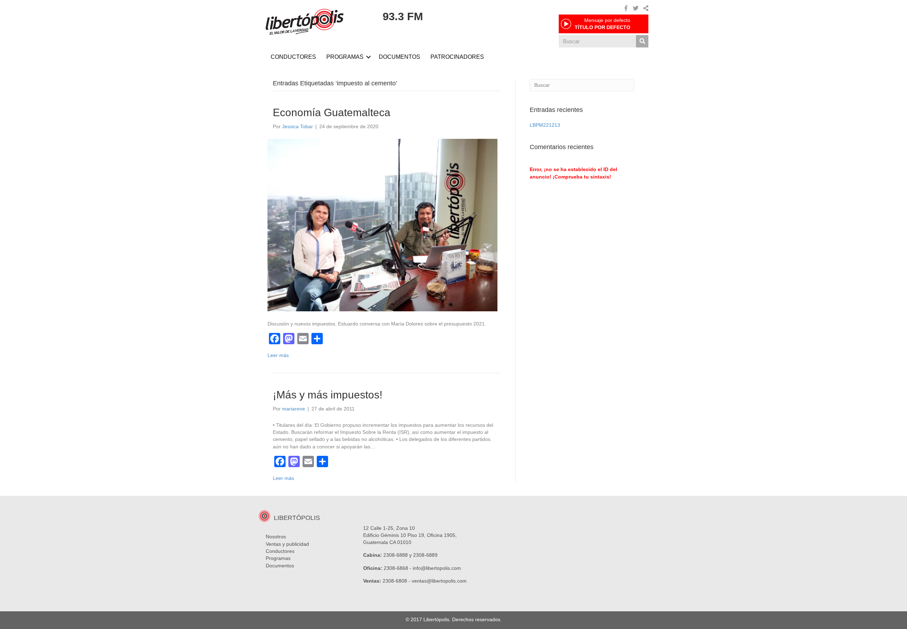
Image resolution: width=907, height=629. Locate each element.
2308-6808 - (397, 581)
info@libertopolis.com (437, 568)
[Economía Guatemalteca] (382, 224)
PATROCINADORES (457, 57)
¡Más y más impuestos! (327, 395)
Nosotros (276, 536)
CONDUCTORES (293, 57)
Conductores (280, 551)
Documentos (280, 565)
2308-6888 (395, 555)
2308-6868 (396, 568)
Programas (278, 558)
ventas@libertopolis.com (439, 581)
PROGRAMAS (345, 57)
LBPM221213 (545, 125)
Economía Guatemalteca (331, 112)
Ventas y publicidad (287, 544)
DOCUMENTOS (399, 57)
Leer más (278, 355)
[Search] (642, 41)
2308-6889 (425, 555)
